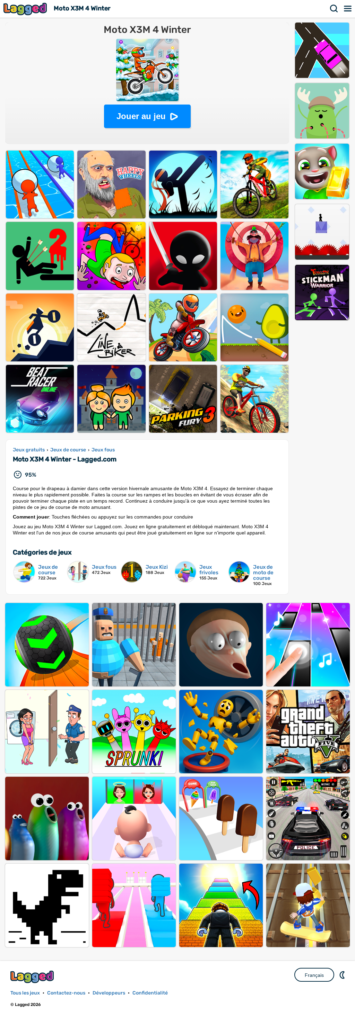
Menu (348, 8)
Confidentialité (150, 993)
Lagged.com (32, 977)
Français (314, 975)
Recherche (334, 8)
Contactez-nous (66, 993)
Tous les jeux (25, 993)
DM (343, 975)
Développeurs (109, 993)
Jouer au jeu (141, 116)
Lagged (26, 9)
